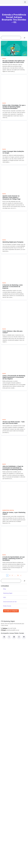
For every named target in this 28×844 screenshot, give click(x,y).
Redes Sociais (7, 606)
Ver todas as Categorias (11, 610)
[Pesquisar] (24, 38)
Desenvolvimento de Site (10, 601)
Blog (4, 589)
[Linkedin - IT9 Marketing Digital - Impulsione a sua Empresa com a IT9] (14, 637)
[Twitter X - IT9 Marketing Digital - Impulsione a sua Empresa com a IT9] (9, 637)
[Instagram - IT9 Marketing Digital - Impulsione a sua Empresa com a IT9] (19, 637)
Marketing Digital (7, 593)
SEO (4, 597)
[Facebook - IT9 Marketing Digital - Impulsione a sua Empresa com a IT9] (4, 637)
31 (18, 575)
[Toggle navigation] (25, 2)
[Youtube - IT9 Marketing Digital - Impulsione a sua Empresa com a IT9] (23, 637)
